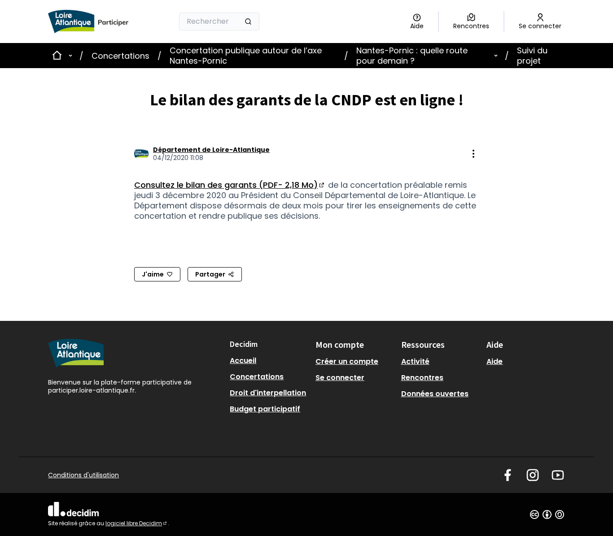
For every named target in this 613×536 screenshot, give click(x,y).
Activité (415, 361)
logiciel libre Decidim (136, 523)
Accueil (243, 360)
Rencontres (422, 377)
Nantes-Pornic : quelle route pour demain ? (412, 55)
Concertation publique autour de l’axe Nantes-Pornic (246, 55)
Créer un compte (346, 361)
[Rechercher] (248, 21)
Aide (494, 361)
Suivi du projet (532, 55)
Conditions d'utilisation (83, 475)
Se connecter (339, 377)
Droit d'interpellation (268, 393)
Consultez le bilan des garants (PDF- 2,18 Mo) (230, 184)
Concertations (120, 55)
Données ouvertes (435, 394)
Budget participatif (265, 409)
